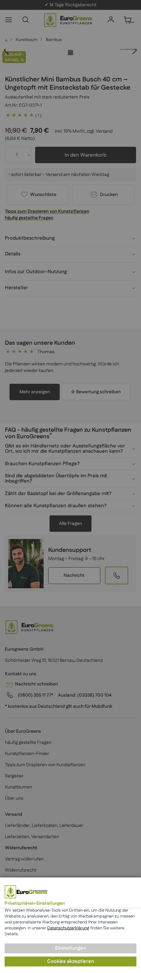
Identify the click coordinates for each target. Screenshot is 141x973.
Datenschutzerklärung (68, 928)
